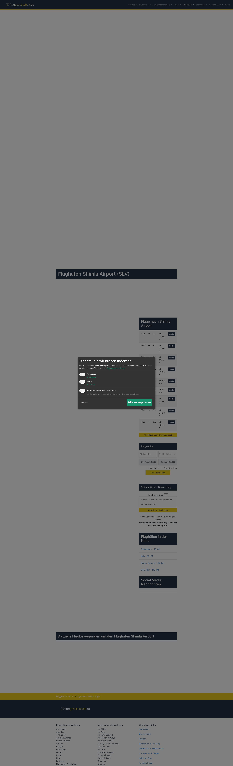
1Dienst (91, 385)
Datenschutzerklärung (116, 368)
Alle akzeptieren (139, 402)
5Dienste (91, 377)
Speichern (84, 402)
